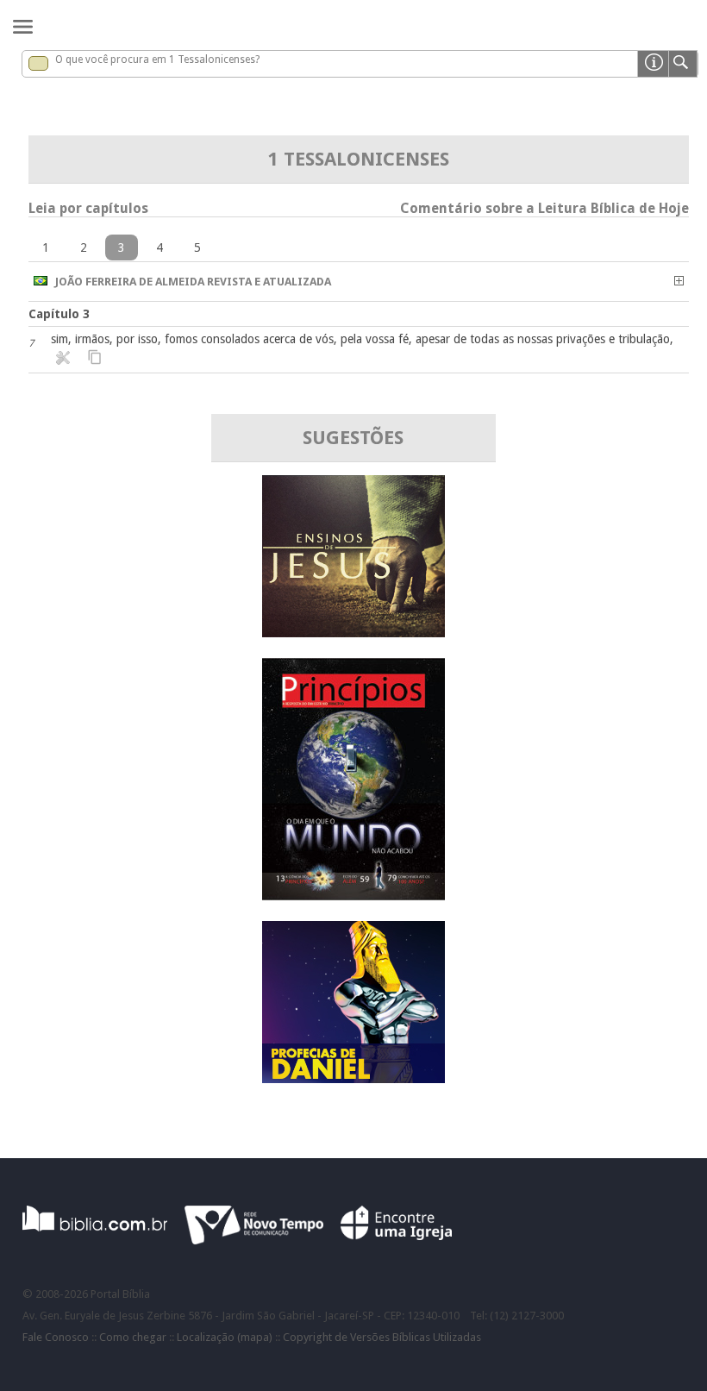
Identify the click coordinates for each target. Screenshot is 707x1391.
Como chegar (132, 1337)
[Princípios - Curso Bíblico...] (353, 895)
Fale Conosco (55, 1337)
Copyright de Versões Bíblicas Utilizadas (382, 1337)
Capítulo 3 (59, 314)
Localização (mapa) (224, 1337)
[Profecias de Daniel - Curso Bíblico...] (353, 1078)
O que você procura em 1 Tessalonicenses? (157, 59)
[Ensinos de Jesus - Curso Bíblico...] (353, 632)
